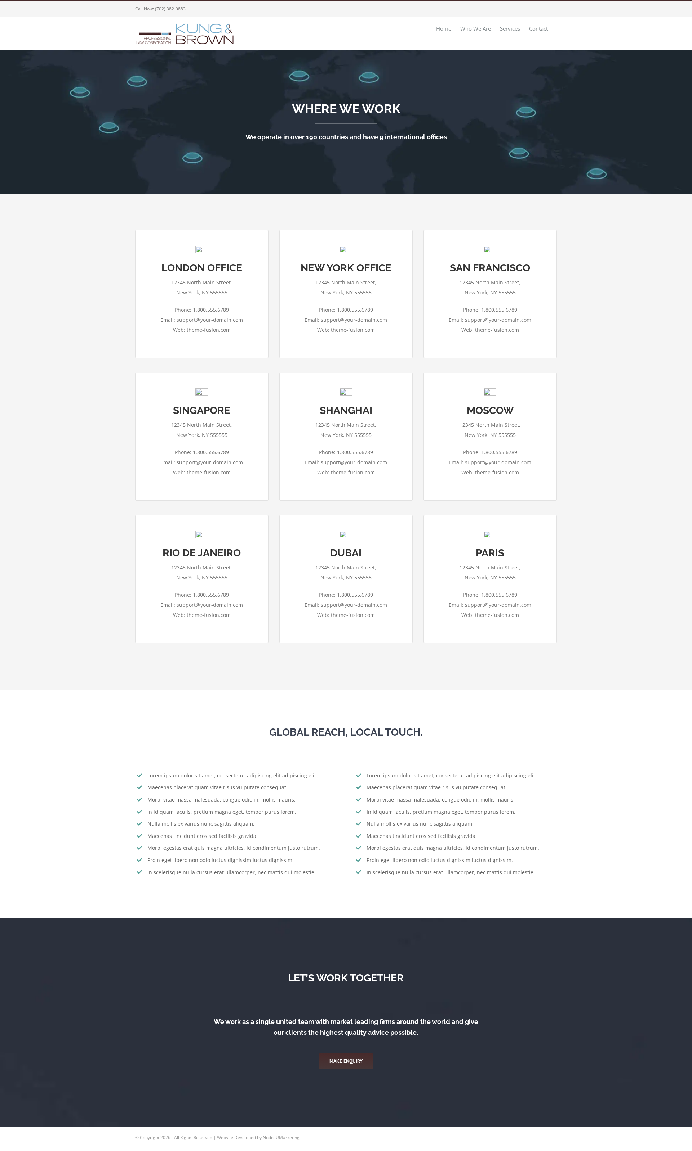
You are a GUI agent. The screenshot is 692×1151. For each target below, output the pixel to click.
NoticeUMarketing (281, 1137)
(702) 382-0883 (170, 9)
